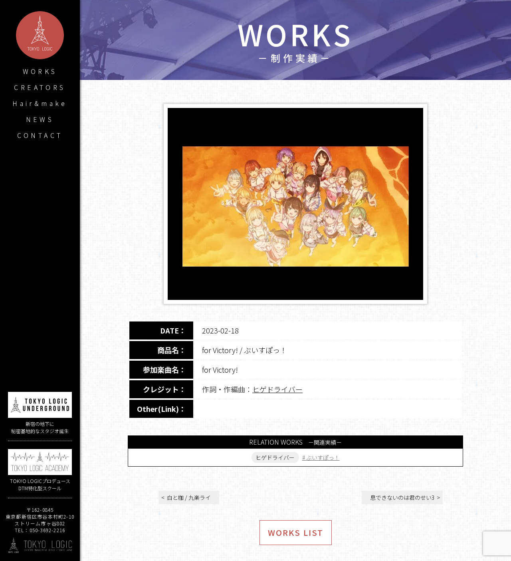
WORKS (40, 71)
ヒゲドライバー (277, 389)
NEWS (40, 119)
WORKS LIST (295, 532)
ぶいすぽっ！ (323, 457)
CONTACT (40, 135)
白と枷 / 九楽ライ (189, 497)
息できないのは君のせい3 (402, 497)
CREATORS (39, 87)
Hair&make (39, 103)
